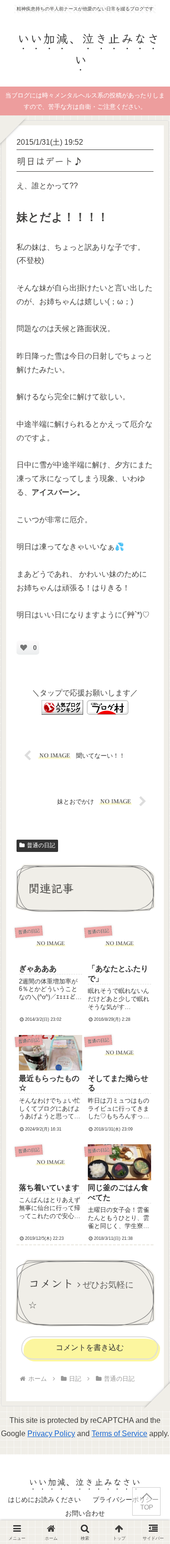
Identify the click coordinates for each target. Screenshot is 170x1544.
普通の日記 (41, 845)
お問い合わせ (85, 1513)
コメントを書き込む (90, 1347)
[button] (150, 1304)
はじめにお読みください (44, 1499)
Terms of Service (119, 1434)
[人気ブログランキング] (62, 707)
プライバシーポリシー (126, 1499)
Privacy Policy (51, 1434)
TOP (146, 1507)
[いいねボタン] (24, 647)
